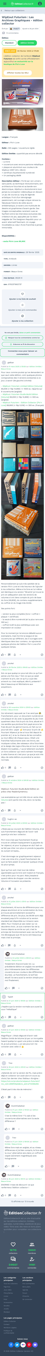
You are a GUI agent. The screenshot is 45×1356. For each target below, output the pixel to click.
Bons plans (26, 1287)
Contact (6, 1324)
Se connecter (27, 1299)
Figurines (7, 1287)
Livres (14, 265)
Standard (9, 43)
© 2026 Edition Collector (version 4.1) (18, 1351)
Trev (10, 1063)
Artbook (12, 259)
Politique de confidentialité (9, 1332)
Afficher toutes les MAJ (18, 73)
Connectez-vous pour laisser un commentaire (22, 352)
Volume (4, 800)
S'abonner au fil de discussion (22, 344)
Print (5, 1299)
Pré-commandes (28, 1283)
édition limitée (27, 43)
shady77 (16, 29)
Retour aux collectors (14, 10)
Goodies (7, 1305)
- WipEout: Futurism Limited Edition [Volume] (21, 386)
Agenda (25, 1290)
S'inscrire (25, 1296)
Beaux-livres (16, 271)
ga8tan (11, 362)
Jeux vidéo (8, 1290)
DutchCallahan (18, 954)
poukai (11, 663)
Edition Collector (10, 1321)
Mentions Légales (10, 1327)
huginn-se (12, 819)
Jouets (6, 1309)
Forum (24, 1293)
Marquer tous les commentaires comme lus (22, 338)
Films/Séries (8, 1293)
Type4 (10, 997)
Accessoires (8, 1302)
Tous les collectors (11, 1283)
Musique (7, 1312)
